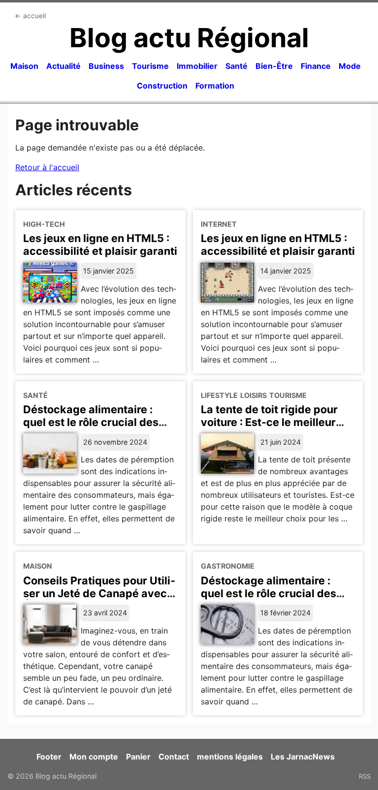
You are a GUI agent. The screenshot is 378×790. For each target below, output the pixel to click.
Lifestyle (219, 395)
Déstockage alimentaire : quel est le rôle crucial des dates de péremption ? (90, 422)
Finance (316, 66)
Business (106, 66)
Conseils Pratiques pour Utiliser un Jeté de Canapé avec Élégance (99, 593)
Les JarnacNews (303, 756)
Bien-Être (274, 66)
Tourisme (150, 66)
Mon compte (93, 756)
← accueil (30, 16)
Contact (173, 756)
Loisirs (253, 395)
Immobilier (197, 66)
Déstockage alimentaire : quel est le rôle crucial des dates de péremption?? (268, 593)
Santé (236, 66)
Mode (350, 66)
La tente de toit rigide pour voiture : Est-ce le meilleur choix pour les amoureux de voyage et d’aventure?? (272, 428)
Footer (49, 756)
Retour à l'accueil (47, 167)
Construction (162, 86)
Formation (214, 86)
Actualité (63, 66)
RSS (365, 776)
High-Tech (44, 224)
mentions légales (230, 756)
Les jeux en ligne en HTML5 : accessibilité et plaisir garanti (100, 244)
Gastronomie (227, 566)
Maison (24, 66)
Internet (219, 224)
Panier (138, 756)
